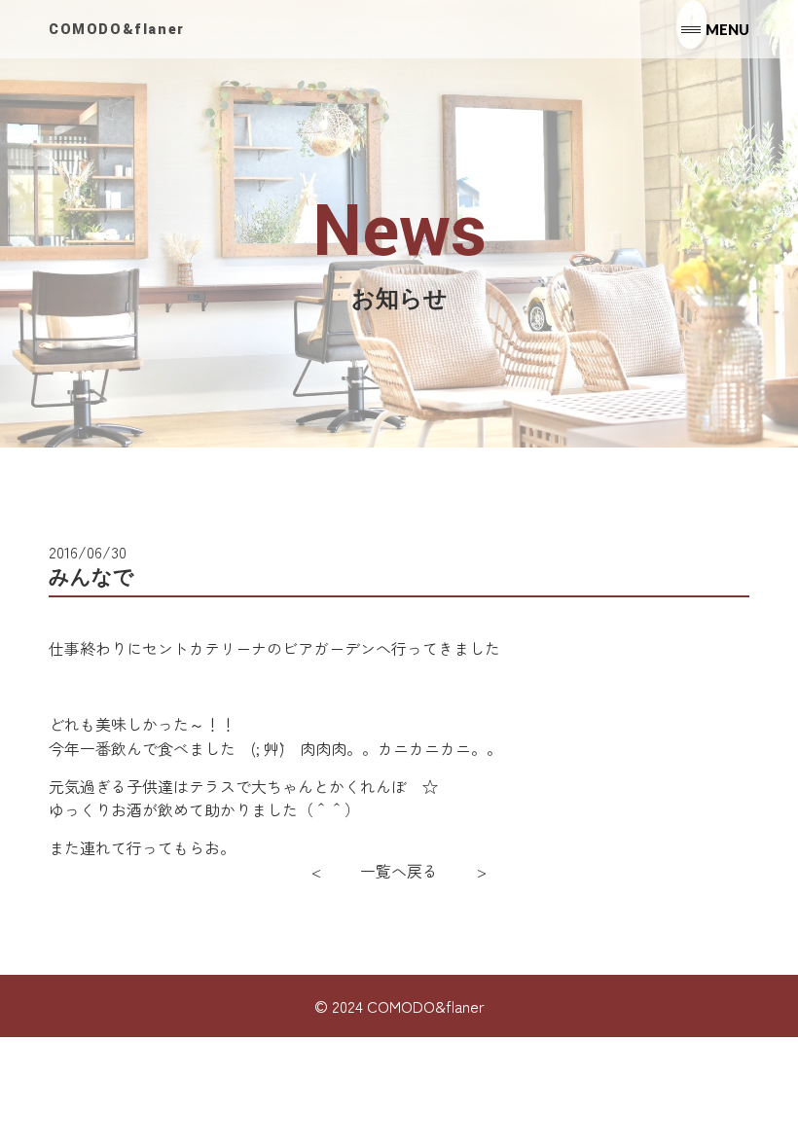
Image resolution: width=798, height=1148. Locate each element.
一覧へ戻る (399, 870)
